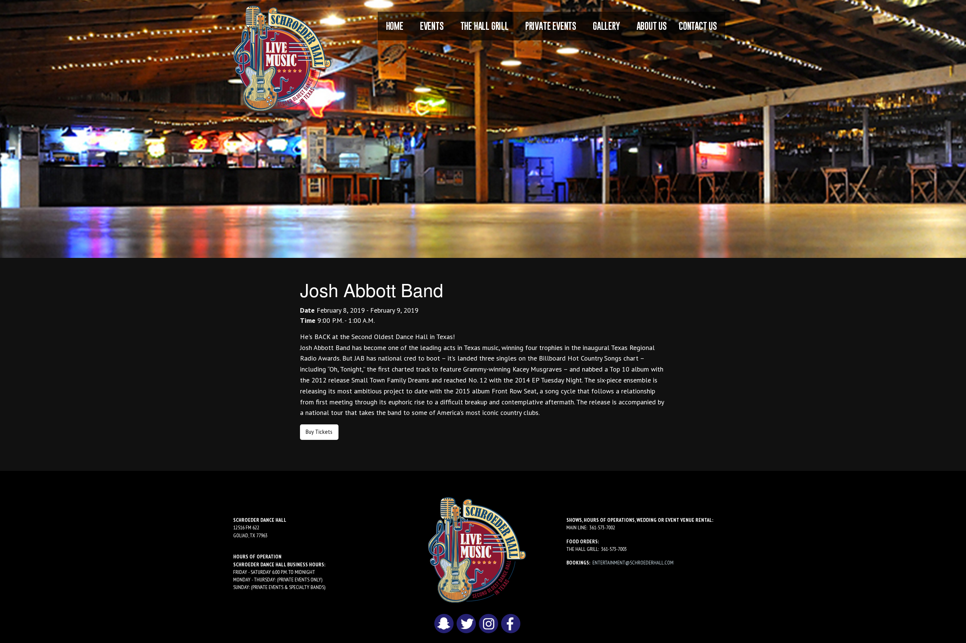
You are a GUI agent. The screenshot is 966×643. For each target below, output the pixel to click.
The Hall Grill (484, 25)
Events (432, 25)
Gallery (606, 25)
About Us (652, 25)
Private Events (550, 25)
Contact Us (698, 25)
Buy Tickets (319, 431)
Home (394, 25)
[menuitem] (395, 26)
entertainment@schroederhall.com (633, 562)
